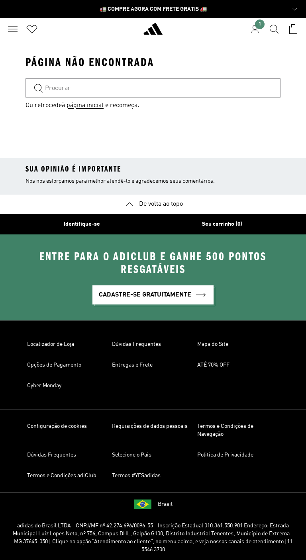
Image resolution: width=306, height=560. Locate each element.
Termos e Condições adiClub (61, 475)
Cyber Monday (44, 385)
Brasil (165, 504)
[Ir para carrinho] (293, 29)
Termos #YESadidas (136, 475)
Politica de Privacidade (225, 455)
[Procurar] (274, 29)
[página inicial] (153, 32)
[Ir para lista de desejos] (31, 29)
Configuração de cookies (57, 426)
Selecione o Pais (131, 455)
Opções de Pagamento (54, 365)
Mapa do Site (212, 344)
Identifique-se (82, 224)
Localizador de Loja (50, 344)
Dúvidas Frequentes (136, 344)
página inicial (85, 105)
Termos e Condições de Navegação (225, 430)
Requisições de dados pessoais (150, 426)
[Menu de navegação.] (12, 29)
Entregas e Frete (132, 365)
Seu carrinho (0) (222, 224)
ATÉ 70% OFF (213, 365)
